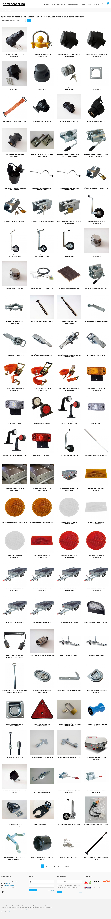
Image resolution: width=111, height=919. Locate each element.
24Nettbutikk (9, 912)
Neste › (60, 866)
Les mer (80, 892)
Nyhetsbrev (39, 902)
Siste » (67, 866)
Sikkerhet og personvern (26, 902)
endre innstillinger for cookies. (26, 909)
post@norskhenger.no (10, 885)
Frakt (3, 902)
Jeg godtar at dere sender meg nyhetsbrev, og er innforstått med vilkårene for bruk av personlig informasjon (68, 887)
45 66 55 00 (8, 883)
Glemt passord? (51, 890)
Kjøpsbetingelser (11, 902)
